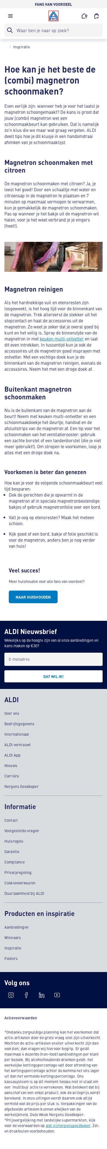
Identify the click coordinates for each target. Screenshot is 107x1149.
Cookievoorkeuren (20, 882)
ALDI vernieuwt (17, 744)
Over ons (11, 713)
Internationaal (16, 734)
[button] (10, 17)
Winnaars (12, 937)
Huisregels (14, 841)
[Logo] (53, 15)
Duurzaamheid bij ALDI (24, 893)
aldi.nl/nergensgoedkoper (68, 1125)
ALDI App (12, 755)
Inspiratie (12, 948)
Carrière (11, 776)
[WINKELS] (84, 16)
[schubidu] (26, 995)
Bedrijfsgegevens (19, 723)
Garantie (11, 851)
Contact (11, 820)
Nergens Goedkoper (21, 786)
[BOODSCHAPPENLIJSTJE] (96, 16)
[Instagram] (11, 995)
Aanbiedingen (16, 927)
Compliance (14, 862)
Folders (11, 958)
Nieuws (10, 765)
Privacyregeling (18, 872)
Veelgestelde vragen (21, 830)
